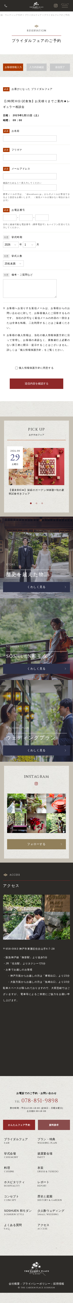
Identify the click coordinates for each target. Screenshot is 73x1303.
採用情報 (58, 1283)
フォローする (36, 844)
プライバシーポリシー (36, 1283)
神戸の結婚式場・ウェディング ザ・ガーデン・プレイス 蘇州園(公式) (36, 6)
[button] (31, 503)
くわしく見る (36, 587)
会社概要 (14, 1283)
